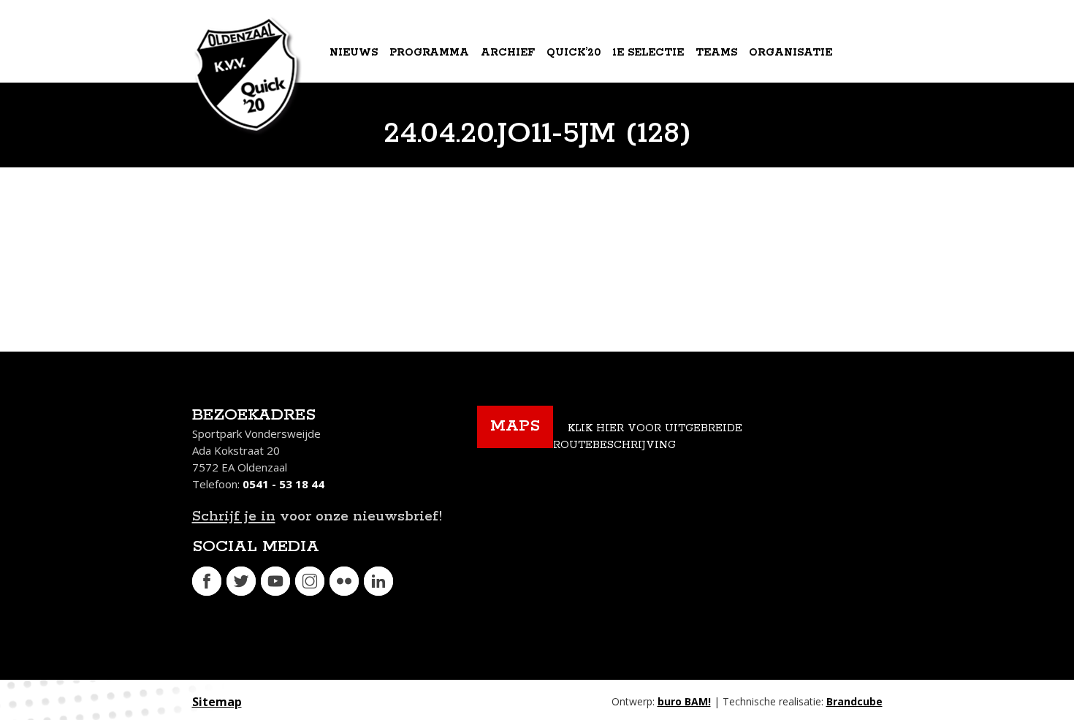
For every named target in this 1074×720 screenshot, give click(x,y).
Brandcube (854, 701)
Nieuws (354, 52)
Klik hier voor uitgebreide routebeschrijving (647, 437)
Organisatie (790, 52)
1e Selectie (648, 52)
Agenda (356, 112)
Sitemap (217, 702)
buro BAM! (684, 701)
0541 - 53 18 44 (283, 484)
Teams (716, 52)
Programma (429, 52)
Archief (508, 52)
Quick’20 (573, 52)
